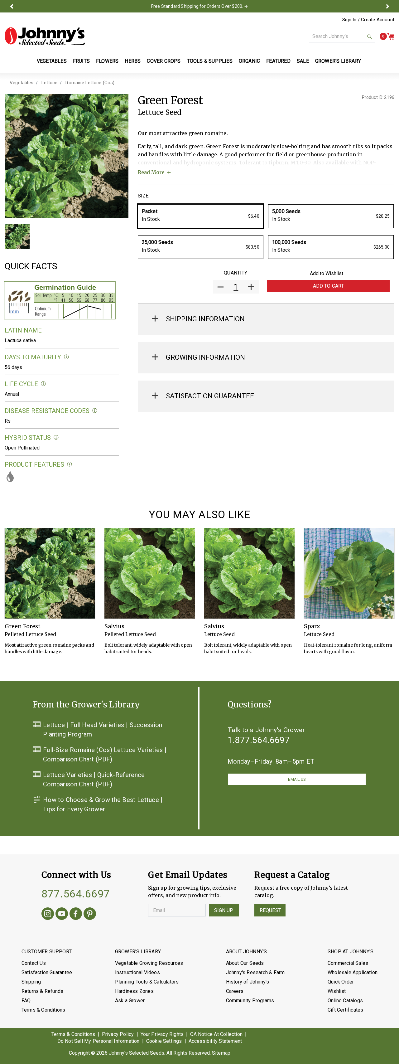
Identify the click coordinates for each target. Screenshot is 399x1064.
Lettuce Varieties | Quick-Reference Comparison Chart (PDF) (94, 779)
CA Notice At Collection (216, 1034)
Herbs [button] (133, 61)
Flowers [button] (107, 61)
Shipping (31, 982)
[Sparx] (349, 573)
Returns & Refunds (42, 991)
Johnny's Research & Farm (255, 972)
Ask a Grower (130, 1000)
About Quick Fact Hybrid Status (56, 437)
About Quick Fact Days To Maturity (66, 357)
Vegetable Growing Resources (149, 963)
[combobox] (342, 36)
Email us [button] (296, 779)
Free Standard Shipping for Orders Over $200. (197, 6)
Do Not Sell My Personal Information (98, 1041)
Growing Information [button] (205, 357)
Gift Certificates (345, 1010)
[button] (12, 6)
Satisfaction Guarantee (47, 972)
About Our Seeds (245, 963)
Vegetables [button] (52, 61)
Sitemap (221, 1053)
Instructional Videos (137, 972)
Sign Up (223, 910)
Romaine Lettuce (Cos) (89, 82)
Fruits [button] (81, 61)
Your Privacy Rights (162, 1034)
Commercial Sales (348, 963)
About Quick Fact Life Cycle (43, 383)
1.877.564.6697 (259, 740)
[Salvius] (149, 573)
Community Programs (250, 1000)
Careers (234, 991)
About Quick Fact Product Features (69, 464)
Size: (144, 196)
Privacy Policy (118, 1034)
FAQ (26, 1000)
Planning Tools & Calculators (147, 982)
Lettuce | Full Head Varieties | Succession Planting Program (102, 729)
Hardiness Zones (134, 991)
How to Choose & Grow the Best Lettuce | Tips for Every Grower (103, 804)
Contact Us (34, 963)
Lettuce (49, 82)
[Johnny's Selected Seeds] (45, 36)
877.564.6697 (75, 893)
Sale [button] (303, 61)
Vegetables (21, 82)
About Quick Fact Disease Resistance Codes (95, 410)
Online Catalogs (345, 1000)
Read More (151, 172)
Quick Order (341, 982)
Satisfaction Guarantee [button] (210, 396)
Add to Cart (328, 286)
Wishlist (337, 991)
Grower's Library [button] (338, 61)
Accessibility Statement (215, 1041)
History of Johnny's (247, 982)
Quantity (235, 273)
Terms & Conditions (43, 1010)
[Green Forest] (50, 573)
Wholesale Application (352, 972)
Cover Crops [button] (163, 61)
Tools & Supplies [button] (210, 61)
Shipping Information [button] (205, 319)
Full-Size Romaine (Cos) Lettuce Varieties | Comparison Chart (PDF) (104, 754)
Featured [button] (278, 61)
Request (270, 910)
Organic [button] (249, 61)
